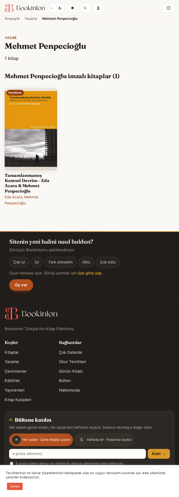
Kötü (86, 262)
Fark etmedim (61, 262)
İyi (37, 262)
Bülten (65, 380)
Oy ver (21, 285)
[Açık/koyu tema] (72, 8)
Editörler (12, 380)
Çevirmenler (16, 371)
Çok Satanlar (70, 352)
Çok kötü (108, 262)
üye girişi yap (90, 273)
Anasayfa (12, 19)
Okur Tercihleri (72, 361)
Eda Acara (13, 197)
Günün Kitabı (71, 371)
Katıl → (159, 454)
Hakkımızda (69, 390)
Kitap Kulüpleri (18, 399)
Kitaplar (12, 352)
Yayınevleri (14, 390)
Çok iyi (19, 262)
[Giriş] (98, 8)
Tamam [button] (15, 486)
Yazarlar (30, 19)
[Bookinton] (25, 8)
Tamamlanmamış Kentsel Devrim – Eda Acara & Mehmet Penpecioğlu (27, 183)
